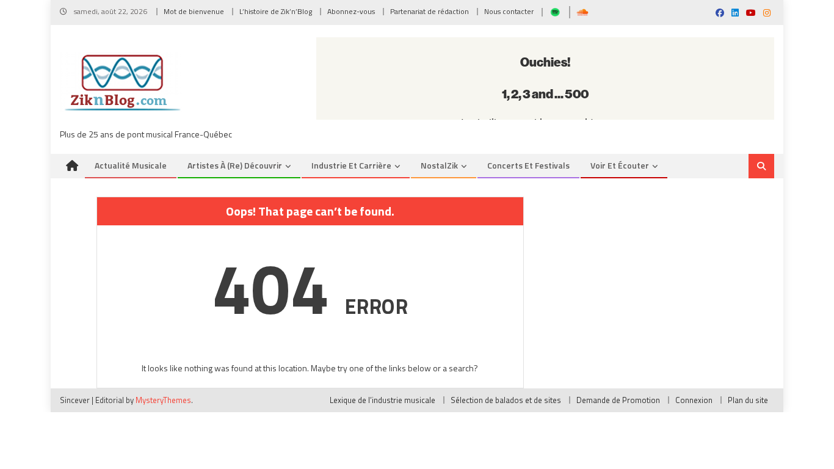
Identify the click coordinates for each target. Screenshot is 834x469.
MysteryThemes (163, 400)
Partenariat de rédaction (429, 11)
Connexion (694, 400)
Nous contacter (509, 11)
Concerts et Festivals (528, 165)
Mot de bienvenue (194, 11)
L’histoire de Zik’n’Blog (275, 11)
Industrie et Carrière (351, 165)
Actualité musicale (131, 165)
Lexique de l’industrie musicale (382, 400)
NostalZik (439, 165)
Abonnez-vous (351, 11)
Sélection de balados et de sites (506, 400)
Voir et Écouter (619, 165)
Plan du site (748, 400)
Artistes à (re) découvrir (234, 165)
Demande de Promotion (618, 400)
